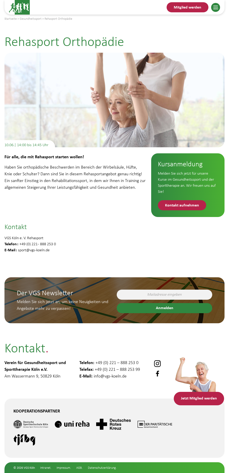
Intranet (45, 468)
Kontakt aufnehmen (182, 205)
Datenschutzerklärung (102, 468)
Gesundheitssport (31, 19)
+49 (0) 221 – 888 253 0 (116, 362)
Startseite (10, 19)
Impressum (63, 468)
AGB (79, 468)
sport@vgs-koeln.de (34, 249)
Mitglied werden (187, 7)
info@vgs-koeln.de (110, 376)
